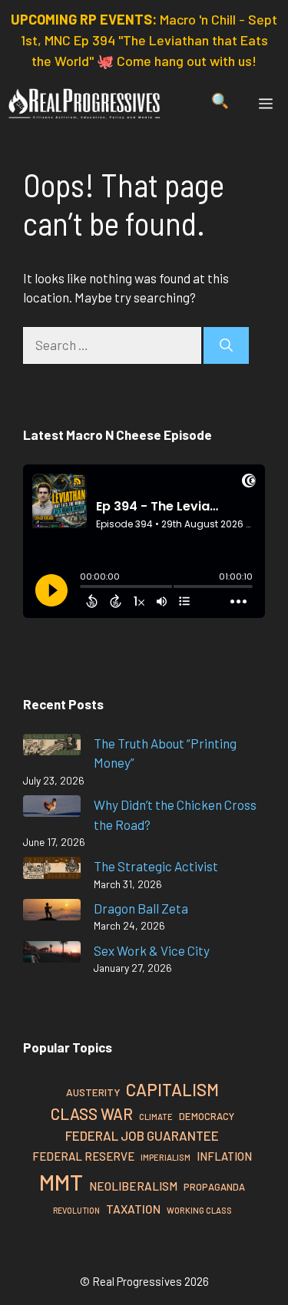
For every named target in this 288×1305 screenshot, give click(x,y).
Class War (92, 1113)
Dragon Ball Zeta (141, 908)
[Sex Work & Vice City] (52, 954)
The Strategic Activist (156, 866)
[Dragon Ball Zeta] (52, 912)
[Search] (226, 345)
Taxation (133, 1208)
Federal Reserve (83, 1156)
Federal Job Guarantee (142, 1135)
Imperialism (165, 1157)
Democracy (206, 1116)
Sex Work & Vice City (152, 950)
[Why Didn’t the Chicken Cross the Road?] (52, 808)
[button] (220, 104)
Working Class (199, 1210)
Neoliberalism (133, 1186)
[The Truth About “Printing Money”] (52, 747)
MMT (61, 1181)
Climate (156, 1117)
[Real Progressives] (84, 104)
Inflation (224, 1156)
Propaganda (214, 1187)
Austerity (93, 1092)
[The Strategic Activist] (52, 870)
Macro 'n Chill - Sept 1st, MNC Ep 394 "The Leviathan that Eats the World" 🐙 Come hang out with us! (149, 40)
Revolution (76, 1210)
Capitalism (172, 1089)
